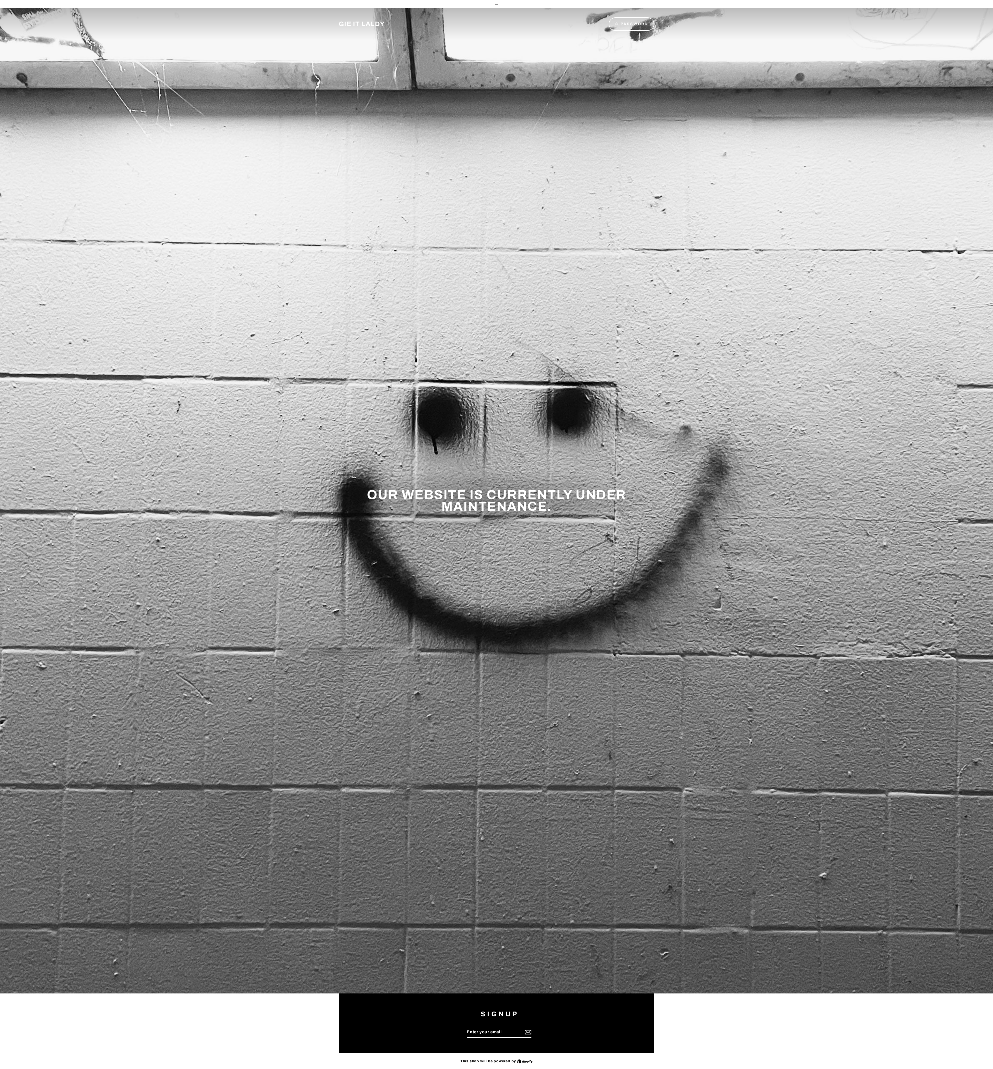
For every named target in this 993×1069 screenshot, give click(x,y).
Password (634, 24)
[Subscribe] (527, 1032)
